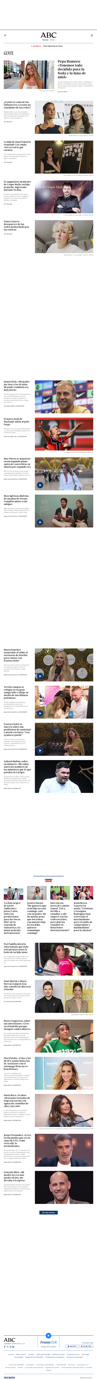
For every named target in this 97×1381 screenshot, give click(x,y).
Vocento (11, 1354)
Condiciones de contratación (54, 1357)
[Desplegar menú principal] (5, 35)
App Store (73, 1346)
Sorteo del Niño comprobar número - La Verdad (77, 1367)
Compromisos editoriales (74, 1357)
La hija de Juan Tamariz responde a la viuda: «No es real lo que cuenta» (17, 146)
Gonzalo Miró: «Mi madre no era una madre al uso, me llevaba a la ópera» (14, 1176)
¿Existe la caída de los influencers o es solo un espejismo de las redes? (17, 105)
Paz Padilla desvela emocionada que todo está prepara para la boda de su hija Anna (16, 948)
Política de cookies (58, 1354)
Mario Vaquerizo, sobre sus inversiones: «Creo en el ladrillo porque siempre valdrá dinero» (17, 1025)
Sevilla (52, 40)
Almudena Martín (9, 406)
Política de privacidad (43, 1354)
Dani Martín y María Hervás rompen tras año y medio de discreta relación (17, 985)
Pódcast (48, 1370)
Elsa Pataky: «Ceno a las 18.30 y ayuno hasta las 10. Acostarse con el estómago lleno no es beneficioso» (17, 1064)
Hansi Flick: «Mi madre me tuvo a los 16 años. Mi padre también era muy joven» (17, 385)
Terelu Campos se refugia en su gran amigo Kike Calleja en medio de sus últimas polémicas (16, 692)
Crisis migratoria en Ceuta (53, 46)
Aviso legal (85, 1354)
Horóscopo (71, 1365)
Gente (9, 53)
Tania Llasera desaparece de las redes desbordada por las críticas (16, 225)
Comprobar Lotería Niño (16, 1365)
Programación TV (82, 1365)
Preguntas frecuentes (52, 1367)
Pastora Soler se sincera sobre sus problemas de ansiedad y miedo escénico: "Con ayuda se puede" (17, 730)
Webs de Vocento (86, 1378)
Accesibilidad (18, 1357)
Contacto (31, 1354)
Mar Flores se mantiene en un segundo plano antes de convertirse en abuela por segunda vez (17, 462)
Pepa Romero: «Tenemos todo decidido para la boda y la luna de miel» (72, 69)
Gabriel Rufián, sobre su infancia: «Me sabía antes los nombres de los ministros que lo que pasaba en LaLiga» (17, 767)
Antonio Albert (62, 92)
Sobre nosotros (21, 1354)
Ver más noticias (48, 1213)
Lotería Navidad (61, 1365)
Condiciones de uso (73, 1354)
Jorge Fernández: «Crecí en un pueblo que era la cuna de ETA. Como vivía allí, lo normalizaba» (17, 1141)
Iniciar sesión (91, 35)
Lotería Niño (30, 1365)
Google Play (87, 1346)
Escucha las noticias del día (34, 1367)
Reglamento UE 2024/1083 (34, 1357)
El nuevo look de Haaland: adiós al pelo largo (16, 421)
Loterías (20, 1367)
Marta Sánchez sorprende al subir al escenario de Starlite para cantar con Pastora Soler (16, 655)
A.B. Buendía (8, 122)
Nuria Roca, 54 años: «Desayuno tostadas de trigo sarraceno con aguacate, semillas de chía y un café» (17, 1101)
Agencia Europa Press (11, 479)
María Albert (8, 788)
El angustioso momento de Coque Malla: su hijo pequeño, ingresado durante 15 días (17, 185)
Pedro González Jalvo (11, 436)
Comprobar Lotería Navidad (45, 1365)
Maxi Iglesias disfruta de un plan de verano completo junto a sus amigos (16, 500)
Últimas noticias (10, 1367)
